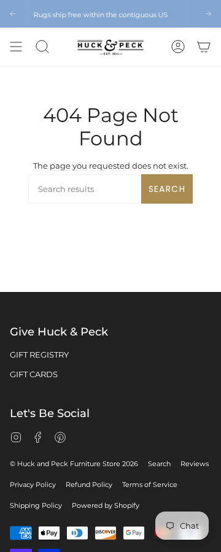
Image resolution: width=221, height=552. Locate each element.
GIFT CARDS (34, 374)
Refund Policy (89, 484)
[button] (42, 47)
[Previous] (12, 13)
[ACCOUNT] (178, 47)
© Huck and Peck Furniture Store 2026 (74, 463)
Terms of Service (149, 484)
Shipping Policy (36, 505)
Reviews (194, 463)
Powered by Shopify (105, 505)
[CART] (203, 47)
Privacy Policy (33, 484)
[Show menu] (16, 47)
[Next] (208, 13)
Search (167, 189)
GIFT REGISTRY (39, 354)
